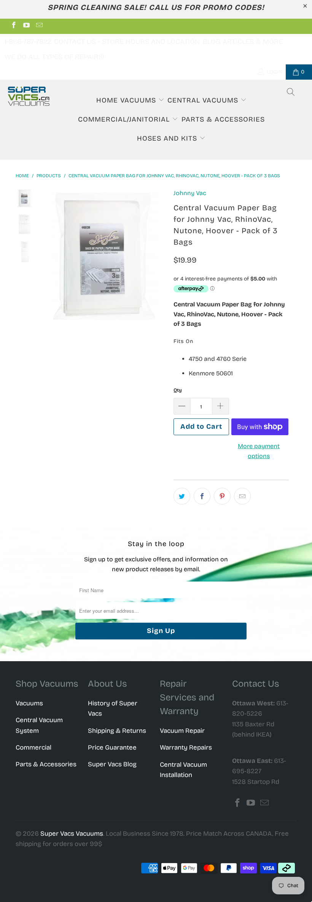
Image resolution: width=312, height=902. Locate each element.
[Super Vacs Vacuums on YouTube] (26, 26)
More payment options (259, 451)
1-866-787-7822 (28, 41)
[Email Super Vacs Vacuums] (39, 26)
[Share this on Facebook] (202, 496)
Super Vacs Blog (112, 764)
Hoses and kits (168, 138)
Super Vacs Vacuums (71, 834)
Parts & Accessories (223, 119)
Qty (178, 390)
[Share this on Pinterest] (222, 496)
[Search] (291, 93)
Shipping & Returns (117, 731)
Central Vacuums (203, 100)
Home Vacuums (127, 100)
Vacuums (29, 703)
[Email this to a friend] (242, 496)
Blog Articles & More (243, 41)
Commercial (33, 747)
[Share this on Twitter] (182, 496)
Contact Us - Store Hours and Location (127, 41)
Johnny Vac (190, 193)
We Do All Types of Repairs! (55, 57)
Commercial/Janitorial (125, 119)
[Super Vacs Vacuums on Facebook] (13, 26)
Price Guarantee (112, 747)
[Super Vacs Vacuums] (29, 96)
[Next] (158, 254)
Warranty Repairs (186, 747)
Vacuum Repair (182, 731)
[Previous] (48, 254)
